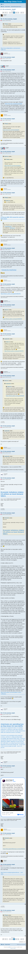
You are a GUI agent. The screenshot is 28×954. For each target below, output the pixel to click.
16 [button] (18, 12)
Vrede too (6, 156)
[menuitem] (2, 4)
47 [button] (21, 12)
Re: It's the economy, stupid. (9, 19)
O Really (6, 23)
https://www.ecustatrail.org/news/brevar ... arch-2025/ (12, 873)
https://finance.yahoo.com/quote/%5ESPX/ (11, 293)
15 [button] (16, 12)
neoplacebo (6, 338)
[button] (3, 12)
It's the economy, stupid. (8, 9)
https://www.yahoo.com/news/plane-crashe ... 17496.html (11, 693)
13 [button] (11, 12)
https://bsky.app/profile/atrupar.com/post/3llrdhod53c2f (15, 848)
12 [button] (9, 12)
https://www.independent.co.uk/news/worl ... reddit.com (11, 49)
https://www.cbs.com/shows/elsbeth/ (13, 103)
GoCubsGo (6, 517)
